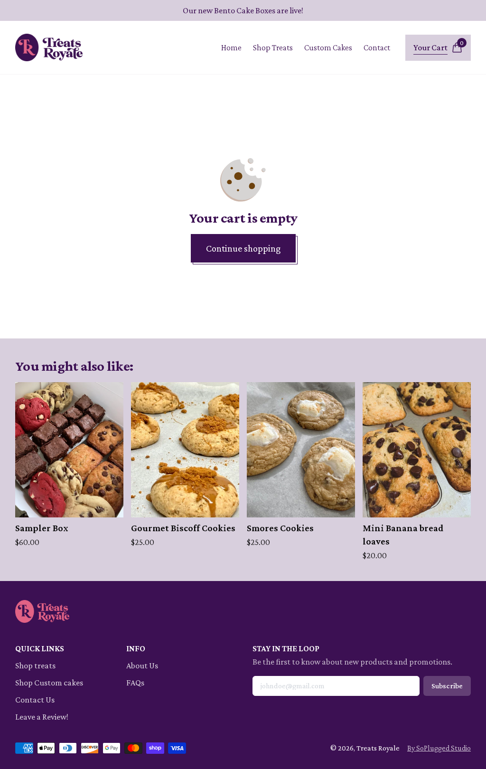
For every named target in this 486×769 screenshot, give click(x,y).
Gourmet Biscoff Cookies (183, 528)
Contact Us (35, 699)
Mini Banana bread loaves (403, 534)
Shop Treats (273, 47)
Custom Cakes (328, 47)
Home (231, 47)
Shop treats (35, 665)
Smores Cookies (280, 528)
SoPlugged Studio (443, 748)
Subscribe (447, 686)
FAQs (135, 682)
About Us (142, 665)
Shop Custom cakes (49, 682)
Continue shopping (243, 248)
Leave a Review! (41, 717)
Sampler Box (41, 528)
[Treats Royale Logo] (49, 47)
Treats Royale (378, 748)
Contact (377, 47)
